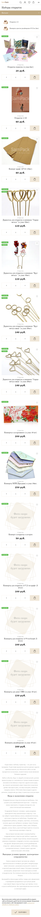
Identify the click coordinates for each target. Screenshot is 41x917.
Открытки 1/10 (20, 118)
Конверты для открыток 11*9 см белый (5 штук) (20, 640)
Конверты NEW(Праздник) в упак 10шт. (20, 484)
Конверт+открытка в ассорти (20, 535)
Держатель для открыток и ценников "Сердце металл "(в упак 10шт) (20, 221)
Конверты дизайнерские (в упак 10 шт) (20, 743)
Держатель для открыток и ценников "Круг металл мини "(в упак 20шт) (20, 327)
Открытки (20, 65)
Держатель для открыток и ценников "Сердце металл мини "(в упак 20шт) (20, 381)
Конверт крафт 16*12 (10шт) (20, 169)
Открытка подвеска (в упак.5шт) (20, 67)
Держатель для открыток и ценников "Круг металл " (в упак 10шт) (20, 274)
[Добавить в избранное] (37, 37)
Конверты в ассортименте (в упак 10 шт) (20, 433)
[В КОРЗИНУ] (34, 77)
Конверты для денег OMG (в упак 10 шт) (20, 692)
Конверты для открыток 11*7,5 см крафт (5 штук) (20, 587)
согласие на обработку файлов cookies (18, 904)
